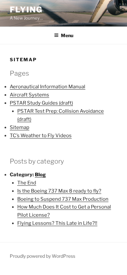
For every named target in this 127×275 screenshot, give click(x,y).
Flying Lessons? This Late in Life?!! (57, 223)
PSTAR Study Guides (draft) (41, 103)
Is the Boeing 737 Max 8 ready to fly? (59, 191)
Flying (26, 9)
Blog (40, 175)
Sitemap (19, 127)
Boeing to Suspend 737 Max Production (62, 199)
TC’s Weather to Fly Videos (41, 135)
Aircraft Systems (29, 95)
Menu (67, 35)
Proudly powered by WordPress (42, 256)
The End (26, 183)
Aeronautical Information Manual (47, 87)
